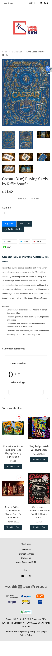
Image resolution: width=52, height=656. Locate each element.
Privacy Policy (28, 631)
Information (26, 549)
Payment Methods (26, 554)
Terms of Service (13, 631)
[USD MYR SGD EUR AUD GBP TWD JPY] (32, 3)
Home (4, 52)
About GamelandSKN (26, 562)
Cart (45, 3)
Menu (10, 3)
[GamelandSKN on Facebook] (22, 576)
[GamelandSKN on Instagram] (29, 576)
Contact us (26, 558)
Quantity (6, 207)
